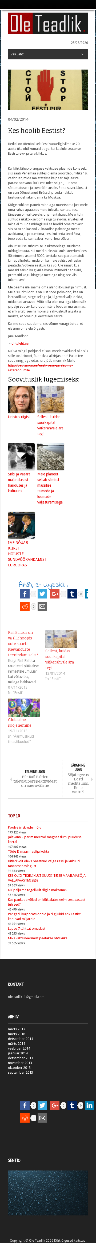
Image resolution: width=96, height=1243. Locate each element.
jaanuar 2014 (18, 1053)
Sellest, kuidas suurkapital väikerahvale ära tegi (50, 425)
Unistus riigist (19, 417)
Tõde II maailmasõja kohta (28, 851)
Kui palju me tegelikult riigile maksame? (37, 890)
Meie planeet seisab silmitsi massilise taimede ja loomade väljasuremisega (50, 488)
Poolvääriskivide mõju (24, 827)
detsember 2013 (20, 1058)
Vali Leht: (17, 54)
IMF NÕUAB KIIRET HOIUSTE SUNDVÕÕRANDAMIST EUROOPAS (21, 553)
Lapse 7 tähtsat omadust (26, 928)
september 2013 (20, 1072)
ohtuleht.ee (20, 343)
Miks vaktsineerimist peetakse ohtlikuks (37, 938)
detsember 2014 (20, 1039)
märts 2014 (16, 1044)
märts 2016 (16, 1034)
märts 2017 (16, 1029)
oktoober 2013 (19, 1068)
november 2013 (20, 1063)
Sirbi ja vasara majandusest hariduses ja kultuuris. (19, 482)
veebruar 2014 (19, 1048)
